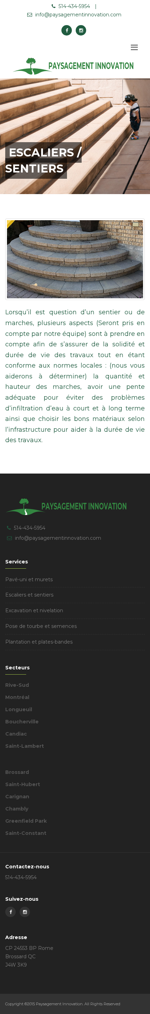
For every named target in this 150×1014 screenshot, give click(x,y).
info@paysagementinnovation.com (77, 14)
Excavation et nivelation (34, 610)
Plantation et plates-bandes (39, 642)
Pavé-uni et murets (29, 579)
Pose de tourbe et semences (41, 626)
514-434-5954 (73, 6)
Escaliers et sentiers (29, 595)
